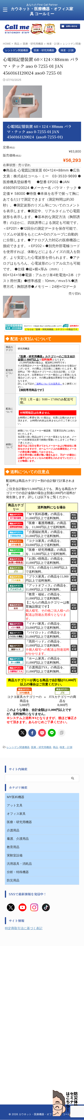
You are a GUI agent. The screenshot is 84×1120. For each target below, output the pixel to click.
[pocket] (42, 733)
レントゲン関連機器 (18, 747)
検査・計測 (66, 747)
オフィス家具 (16, 814)
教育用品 (13, 847)
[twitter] (22, 733)
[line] (52, 733)
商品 (55, 747)
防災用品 (13, 880)
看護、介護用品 (18, 839)
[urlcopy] (61, 733)
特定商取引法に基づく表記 (23, 928)
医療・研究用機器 (41, 747)
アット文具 (14, 805)
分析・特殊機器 (18, 872)
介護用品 (13, 830)
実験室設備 (14, 855)
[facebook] (32, 733)
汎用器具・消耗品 (19, 864)
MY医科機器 (15, 797)
